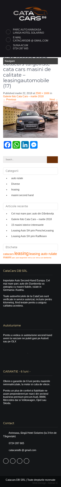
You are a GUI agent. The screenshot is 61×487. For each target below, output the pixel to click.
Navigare (10, 61)
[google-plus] (48, 2)
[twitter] (41, 2)
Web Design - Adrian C (45, 483)
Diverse (15, 184)
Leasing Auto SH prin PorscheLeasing (32, 230)
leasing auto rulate (43, 254)
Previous (9, 99)
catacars (8, 254)
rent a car (31, 258)
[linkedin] (55, 2)
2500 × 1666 (42, 93)
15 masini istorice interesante (27, 225)
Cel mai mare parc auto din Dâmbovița (32, 213)
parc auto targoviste (19, 258)
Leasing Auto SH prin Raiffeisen (29, 236)
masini (7, 257)
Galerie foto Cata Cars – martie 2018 (23, 96)
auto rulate (17, 178)
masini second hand (22, 195)
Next (54, 99)
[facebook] (34, 2)
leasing (15, 189)
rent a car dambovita (43, 258)
